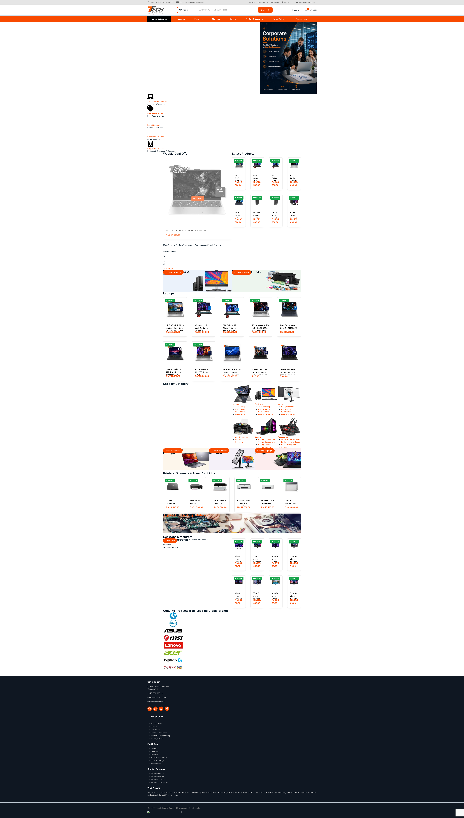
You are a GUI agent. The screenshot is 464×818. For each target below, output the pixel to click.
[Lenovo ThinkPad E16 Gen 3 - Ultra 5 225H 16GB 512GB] (260, 353)
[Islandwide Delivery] (150, 132)
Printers (238, 439)
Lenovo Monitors (288, 414)
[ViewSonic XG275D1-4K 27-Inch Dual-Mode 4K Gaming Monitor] (257, 545)
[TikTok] (167, 709)
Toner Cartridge (157, 760)
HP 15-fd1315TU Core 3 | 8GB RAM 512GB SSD (186, 231)
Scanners (239, 442)
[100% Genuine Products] (150, 97)
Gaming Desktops (158, 776)
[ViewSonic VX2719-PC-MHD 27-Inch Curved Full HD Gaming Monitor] (239, 545)
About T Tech (156, 723)
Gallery (276, 2)
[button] (239, 184)
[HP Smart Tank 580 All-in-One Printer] (267, 486)
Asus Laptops (240, 409)
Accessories (283, 437)
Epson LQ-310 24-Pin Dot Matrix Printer (220, 503)
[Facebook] (149, 709)
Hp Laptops (240, 414)
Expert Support (153, 125)
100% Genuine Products (157, 102)
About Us (264, 2)
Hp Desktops (263, 412)
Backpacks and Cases (290, 442)
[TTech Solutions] (156, 9)
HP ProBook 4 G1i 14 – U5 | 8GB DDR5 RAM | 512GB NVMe (260, 328)
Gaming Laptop (264, 447)
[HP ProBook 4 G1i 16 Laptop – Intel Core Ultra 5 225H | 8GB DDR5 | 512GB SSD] (232, 353)
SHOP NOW (168, 269)
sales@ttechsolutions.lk (157, 697)
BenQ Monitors (287, 407)
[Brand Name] (232, 616)
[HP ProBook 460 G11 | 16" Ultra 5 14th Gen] (203, 353)
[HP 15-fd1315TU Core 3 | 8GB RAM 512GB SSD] (197, 191)
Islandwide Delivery (155, 137)
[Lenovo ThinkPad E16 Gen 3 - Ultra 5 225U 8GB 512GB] (289, 353)
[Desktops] (266, 394)
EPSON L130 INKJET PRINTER (195, 503)
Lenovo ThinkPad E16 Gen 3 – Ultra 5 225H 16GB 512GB (259, 372)
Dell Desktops (264, 409)
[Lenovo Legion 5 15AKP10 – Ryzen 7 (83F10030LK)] (175, 353)
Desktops (259, 404)
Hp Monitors (286, 412)
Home (252, 2)
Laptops (235, 404)
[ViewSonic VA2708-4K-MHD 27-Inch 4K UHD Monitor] (275, 582)
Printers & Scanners (240, 437)
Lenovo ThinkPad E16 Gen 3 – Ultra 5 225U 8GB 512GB (288, 372)
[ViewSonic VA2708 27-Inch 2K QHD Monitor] (294, 582)
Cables (284, 447)
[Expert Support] (150, 120)
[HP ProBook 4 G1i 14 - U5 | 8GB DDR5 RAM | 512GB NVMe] (294, 164)
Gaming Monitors (158, 779)
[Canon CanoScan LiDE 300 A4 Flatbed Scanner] (172, 486)
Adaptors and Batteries (290, 439)
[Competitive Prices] (150, 108)
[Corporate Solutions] (150, 144)
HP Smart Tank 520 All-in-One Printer (243, 503)
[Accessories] (289, 427)
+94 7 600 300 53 (155, 693)
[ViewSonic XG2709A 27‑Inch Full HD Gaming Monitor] (294, 545)
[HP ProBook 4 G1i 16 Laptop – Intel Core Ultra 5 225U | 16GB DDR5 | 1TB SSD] (239, 164)
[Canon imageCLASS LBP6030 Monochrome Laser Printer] (291, 486)
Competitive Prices (155, 113)
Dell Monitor (286, 409)
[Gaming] (266, 427)
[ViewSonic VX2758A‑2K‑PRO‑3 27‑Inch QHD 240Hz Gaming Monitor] (275, 545)
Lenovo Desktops (265, 414)
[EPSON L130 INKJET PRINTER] (196, 486)
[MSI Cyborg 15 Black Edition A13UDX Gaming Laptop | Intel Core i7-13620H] (257, 164)
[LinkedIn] (161, 709)
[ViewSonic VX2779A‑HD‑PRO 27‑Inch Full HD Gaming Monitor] (239, 582)
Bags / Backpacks (288, 444)
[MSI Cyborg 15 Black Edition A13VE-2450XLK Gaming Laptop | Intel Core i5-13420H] (275, 164)
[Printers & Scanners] (243, 427)
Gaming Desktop (265, 444)
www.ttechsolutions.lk (156, 702)
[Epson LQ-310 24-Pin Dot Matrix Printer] (220, 486)
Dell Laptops (240, 412)
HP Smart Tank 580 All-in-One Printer (267, 503)
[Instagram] (155, 709)
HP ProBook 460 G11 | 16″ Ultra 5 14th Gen (202, 372)
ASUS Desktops (264, 407)
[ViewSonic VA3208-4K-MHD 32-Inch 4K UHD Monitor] (257, 582)
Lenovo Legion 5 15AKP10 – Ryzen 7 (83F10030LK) (174, 372)
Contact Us (288, 2)
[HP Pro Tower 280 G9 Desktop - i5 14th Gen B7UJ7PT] (294, 201)
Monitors (281, 404)
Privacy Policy (157, 739)
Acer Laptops (240, 407)
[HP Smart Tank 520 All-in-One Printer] (244, 486)
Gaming (258, 437)
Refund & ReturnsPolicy (160, 736)
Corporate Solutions (306, 2)
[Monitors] (289, 394)
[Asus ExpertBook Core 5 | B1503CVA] (239, 201)
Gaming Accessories (266, 439)
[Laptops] (243, 394)
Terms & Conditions (159, 733)
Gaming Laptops (157, 773)
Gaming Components (267, 442)
